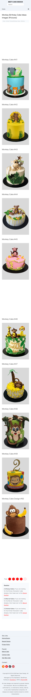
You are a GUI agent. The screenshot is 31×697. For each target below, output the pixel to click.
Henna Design (6, 638)
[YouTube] (6, 667)
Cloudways (13, 679)
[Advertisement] (15, 41)
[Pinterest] (13, 667)
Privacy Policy (6, 644)
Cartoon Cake (6, 654)
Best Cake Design (15, 2)
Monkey (23, 21)
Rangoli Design (6, 641)
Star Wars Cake (6, 658)
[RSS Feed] (3, 667)
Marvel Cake (5, 651)
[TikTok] (10, 667)
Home (4, 21)
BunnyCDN (24, 679)
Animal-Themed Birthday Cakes (13, 21)
